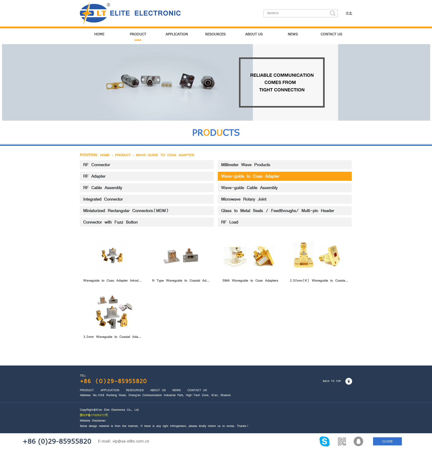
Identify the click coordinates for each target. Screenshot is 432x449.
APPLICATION (177, 34)
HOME (99, 34)
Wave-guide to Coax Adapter (165, 155)
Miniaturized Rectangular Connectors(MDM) (126, 211)
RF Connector (96, 165)
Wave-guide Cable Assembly (249, 188)
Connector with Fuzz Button (110, 222)
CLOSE (387, 441)
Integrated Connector (103, 199)
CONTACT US (331, 34)
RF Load (229, 222)
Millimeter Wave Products (245, 165)
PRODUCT (138, 34)
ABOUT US (254, 34)
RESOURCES (215, 34)
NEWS (293, 34)
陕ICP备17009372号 (94, 415)
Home (105, 155)
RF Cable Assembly (102, 188)
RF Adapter (94, 176)
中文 (349, 13)
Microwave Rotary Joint (243, 199)
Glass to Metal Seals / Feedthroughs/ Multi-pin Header (277, 211)
